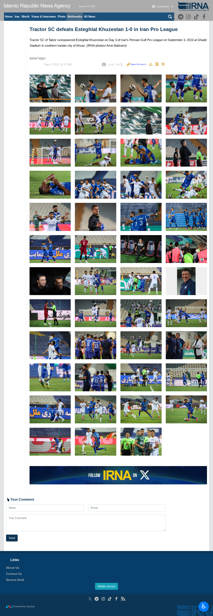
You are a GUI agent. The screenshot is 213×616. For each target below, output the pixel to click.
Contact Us (14, 573)
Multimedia (75, 16)
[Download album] (150, 64)
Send (12, 538)
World (25, 16)
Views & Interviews (43, 16)
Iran (17, 16)
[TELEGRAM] (181, 17)
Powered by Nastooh (24, 606)
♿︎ (204, 606)
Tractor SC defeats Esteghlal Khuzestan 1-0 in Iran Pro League (104, 29)
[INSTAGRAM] (189, 17)
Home (8, 16)
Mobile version (106, 586)
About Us (12, 567)
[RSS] (123, 599)
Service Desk (15, 579)
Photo (62, 16)
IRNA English (37, 6)
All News (89, 16)
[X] (173, 17)
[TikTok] (196, 17)
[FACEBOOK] (204, 17)
